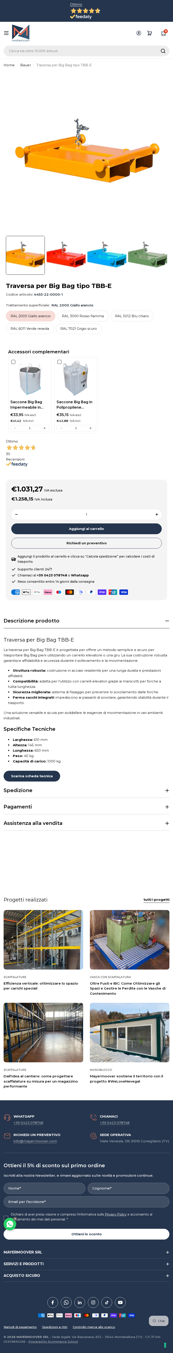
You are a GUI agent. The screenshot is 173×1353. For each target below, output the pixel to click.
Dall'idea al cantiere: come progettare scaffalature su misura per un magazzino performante (41, 1081)
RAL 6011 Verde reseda (30, 328)
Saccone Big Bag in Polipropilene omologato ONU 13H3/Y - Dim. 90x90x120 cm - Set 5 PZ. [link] (75, 405)
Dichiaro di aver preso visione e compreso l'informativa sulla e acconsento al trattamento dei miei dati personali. (81, 1216)
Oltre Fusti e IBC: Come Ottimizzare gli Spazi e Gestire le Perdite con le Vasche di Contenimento (128, 988)
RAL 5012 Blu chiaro (132, 316)
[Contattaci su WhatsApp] (10, 1224)
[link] (29, 378)
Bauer (25, 65)
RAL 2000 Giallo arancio (31, 316)
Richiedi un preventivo (86, 543)
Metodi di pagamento (20, 1327)
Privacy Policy (116, 1214)
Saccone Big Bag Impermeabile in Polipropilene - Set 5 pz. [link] (29, 405)
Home (9, 65)
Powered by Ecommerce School (53, 1341)
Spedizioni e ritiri (54, 1327)
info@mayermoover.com (35, 1141)
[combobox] (86, 51)
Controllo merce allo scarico (94, 1327)
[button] (15, 428)
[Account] (138, 33)
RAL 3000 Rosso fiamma (83, 316)
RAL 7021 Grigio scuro (78, 328)
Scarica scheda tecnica (32, 776)
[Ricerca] (163, 51)
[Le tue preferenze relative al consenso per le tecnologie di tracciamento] (165, 1345)
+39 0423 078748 (28, 1122)
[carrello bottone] (149, 33)
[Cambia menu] (6, 33)
